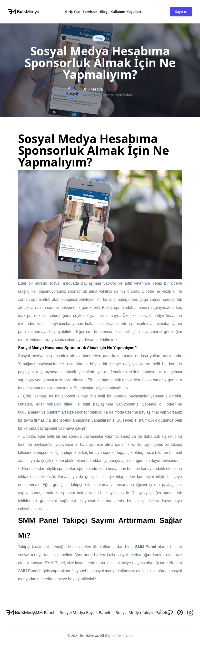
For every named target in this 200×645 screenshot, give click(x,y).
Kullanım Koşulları (125, 11)
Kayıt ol (181, 11)
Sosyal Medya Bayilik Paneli (85, 612)
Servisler (90, 11)
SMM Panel (43, 612)
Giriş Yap (72, 11)
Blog (104, 11)
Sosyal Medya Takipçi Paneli (141, 612)
